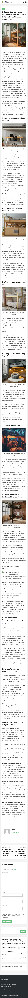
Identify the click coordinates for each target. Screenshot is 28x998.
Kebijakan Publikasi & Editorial (8, 984)
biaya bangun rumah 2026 (6, 966)
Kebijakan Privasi (5, 982)
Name (4, 892)
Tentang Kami (4, 989)
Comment (5, 873)
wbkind (5, 19)
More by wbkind (15, 832)
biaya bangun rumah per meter (17, 966)
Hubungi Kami (4, 979)
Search (4, 929)
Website (4, 905)
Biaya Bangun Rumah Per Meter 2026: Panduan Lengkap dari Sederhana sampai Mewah (12, 953)
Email (4, 899)
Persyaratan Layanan (6, 986)
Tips (3, 8)
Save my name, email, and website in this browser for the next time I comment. (13, 916)
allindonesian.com (14, 995)
